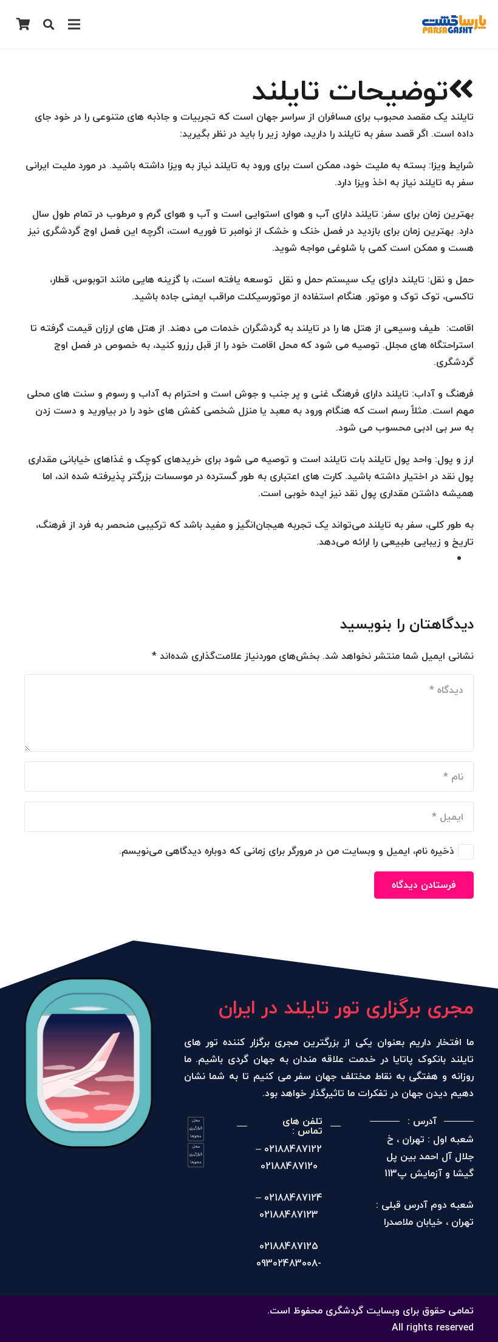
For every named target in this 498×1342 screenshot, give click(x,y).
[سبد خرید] (23, 24)
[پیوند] (454, 24)
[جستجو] (48, 24)
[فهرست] (75, 24)
